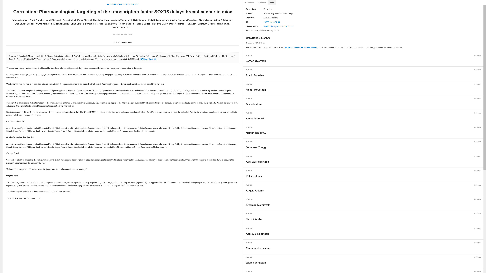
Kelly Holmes (154, 20)
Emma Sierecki (84, 20)
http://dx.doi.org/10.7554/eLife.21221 (279, 26)
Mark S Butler (205, 20)
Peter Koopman (176, 24)
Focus (478, 55)
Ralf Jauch (191, 24)
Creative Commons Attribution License (300, 47)
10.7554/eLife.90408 (125, 42)
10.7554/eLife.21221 (148, 59)
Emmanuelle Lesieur (24, 24)
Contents (250, 2)
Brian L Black (77, 24)
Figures (263, 2)
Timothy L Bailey (160, 24)
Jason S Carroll (142, 24)
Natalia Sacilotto (101, 20)
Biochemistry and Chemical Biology (122, 4)
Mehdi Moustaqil (53, 20)
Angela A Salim (169, 20)
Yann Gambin (223, 24)
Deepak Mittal (69, 20)
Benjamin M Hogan (94, 24)
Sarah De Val (111, 24)
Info (272, 2)
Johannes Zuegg (118, 20)
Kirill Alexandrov (61, 24)
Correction (118, 34)
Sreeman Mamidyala (188, 20)
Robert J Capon (126, 24)
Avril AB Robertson (137, 20)
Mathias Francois (121, 27)
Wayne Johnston (44, 24)
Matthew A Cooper (206, 24)
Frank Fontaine (37, 20)
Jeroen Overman (20, 20)
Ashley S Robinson (223, 20)
